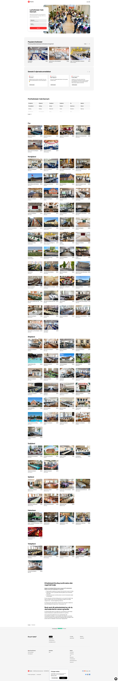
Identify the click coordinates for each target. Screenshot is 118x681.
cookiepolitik (61, 674)
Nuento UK (71, 662)
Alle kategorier (30, 653)
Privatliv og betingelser (31, 674)
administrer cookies (54, 675)
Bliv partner (72, 657)
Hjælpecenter (51, 638)
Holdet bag (71, 653)
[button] (37, 24)
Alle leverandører (31, 652)
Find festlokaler (72, 658)
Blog (49, 652)
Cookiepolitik (39, 674)
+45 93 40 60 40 (51, 640)
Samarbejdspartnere (73, 660)
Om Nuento (72, 652)
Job (70, 655)
